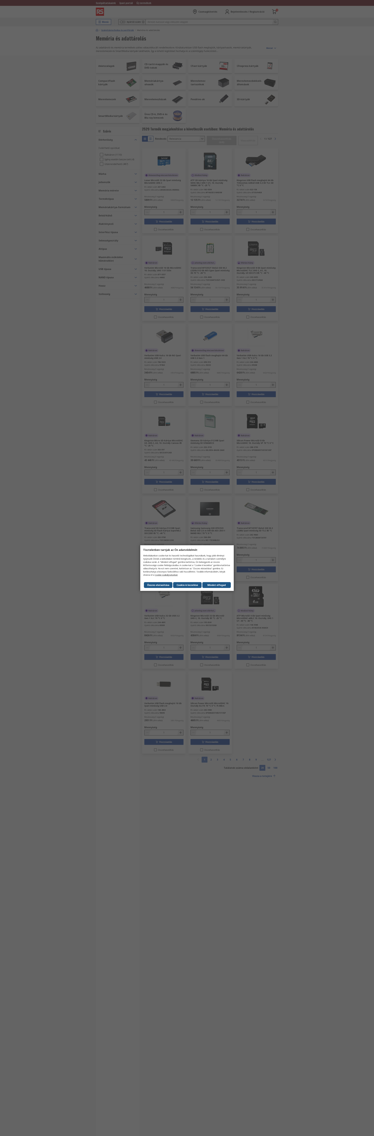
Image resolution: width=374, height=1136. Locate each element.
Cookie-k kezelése (187, 585)
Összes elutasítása (158, 585)
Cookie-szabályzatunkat (166, 574)
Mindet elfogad (216, 585)
